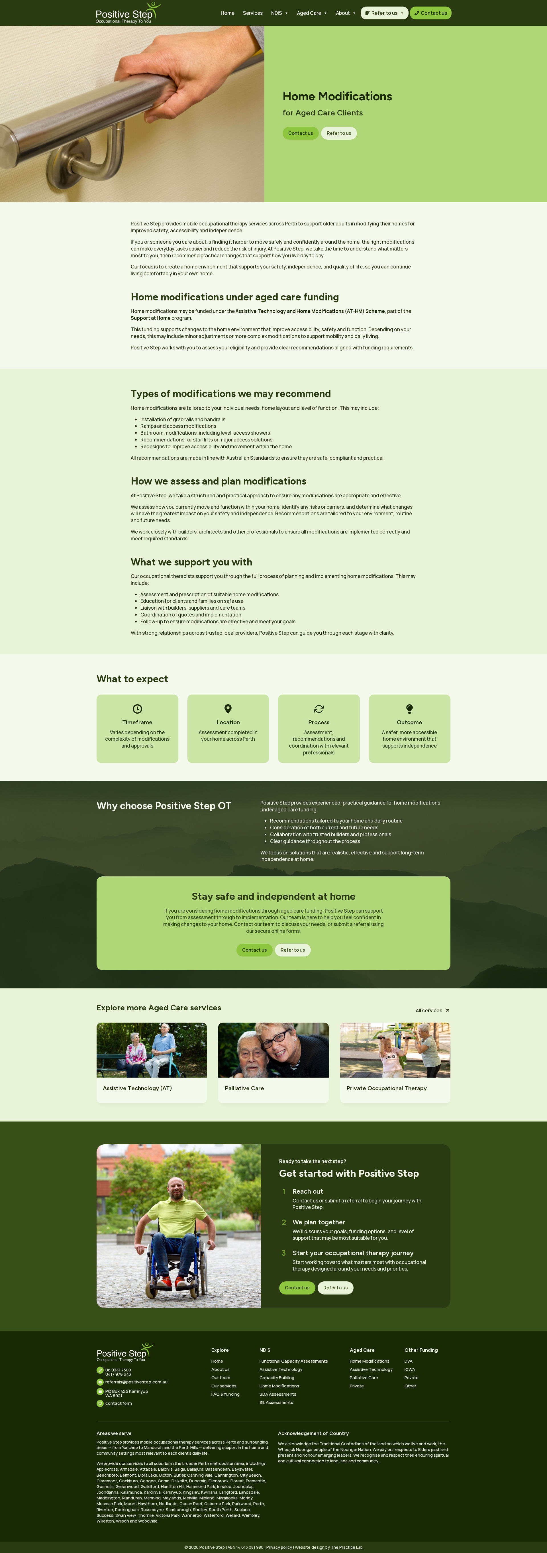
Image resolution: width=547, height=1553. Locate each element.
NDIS (276, 13)
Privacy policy (279, 1547)
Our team (220, 1378)
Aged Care (309, 13)
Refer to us (385, 13)
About (343, 13)
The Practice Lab (347, 1547)
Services (253, 13)
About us (220, 1369)
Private (357, 1386)
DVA (409, 1361)
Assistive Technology (281, 1369)
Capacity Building (277, 1378)
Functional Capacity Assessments (294, 1361)
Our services (223, 1386)
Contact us (434, 13)
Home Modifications (279, 1386)
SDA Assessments (278, 1394)
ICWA (410, 1369)
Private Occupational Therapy (386, 1088)
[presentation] (152, 1050)
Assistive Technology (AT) (137, 1088)
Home (227, 13)
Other (410, 1386)
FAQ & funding (225, 1394)
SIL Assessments (276, 1402)
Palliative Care (244, 1088)
